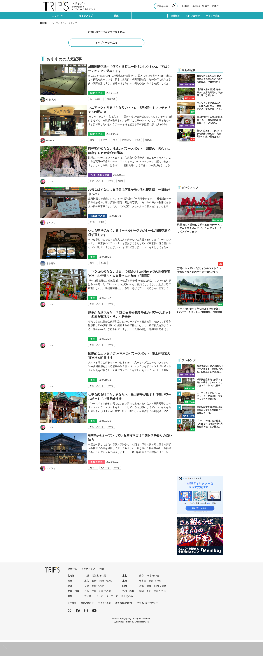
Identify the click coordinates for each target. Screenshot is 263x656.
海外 (70, 596)
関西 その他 (160, 586)
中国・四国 (73, 591)
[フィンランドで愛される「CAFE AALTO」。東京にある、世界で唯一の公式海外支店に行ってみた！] (200, 108)
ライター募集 (213, 15)
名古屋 (142, 580)
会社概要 (175, 15)
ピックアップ (86, 15)
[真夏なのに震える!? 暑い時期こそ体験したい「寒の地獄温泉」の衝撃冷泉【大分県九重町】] (200, 80)
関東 (70, 580)
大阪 (149, 586)
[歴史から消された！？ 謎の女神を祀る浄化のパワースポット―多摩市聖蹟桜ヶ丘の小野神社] (106, 330)
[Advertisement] (200, 46)
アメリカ (88, 596)
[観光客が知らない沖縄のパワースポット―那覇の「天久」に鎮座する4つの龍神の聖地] (106, 166)
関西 (124, 586)
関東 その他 (106, 580)
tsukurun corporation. (140, 622)
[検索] (174, 6)
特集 (116, 15)
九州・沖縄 (128, 591)
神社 (111, 181)
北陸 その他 (98, 586)
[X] (69, 610)
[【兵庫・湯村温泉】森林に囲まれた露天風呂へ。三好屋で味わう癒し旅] (200, 94)
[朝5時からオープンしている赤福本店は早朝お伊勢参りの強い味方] (106, 453)
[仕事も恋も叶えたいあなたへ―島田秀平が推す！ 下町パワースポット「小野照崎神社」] (106, 412)
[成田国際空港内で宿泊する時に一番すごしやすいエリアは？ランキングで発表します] (106, 83)
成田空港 (111, 99)
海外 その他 (127, 596)
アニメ (93, 140)
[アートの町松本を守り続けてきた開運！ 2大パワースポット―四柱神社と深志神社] (200, 295)
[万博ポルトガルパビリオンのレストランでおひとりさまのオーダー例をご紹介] (200, 255)
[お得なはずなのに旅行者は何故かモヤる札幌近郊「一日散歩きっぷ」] (106, 207)
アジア (114, 596)
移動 (93, 222)
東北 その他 (153, 575)
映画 (115, 140)
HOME (43, 23)
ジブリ (105, 140)
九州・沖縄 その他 (156, 591)
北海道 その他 (99, 575)
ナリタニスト (96, 99)
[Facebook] (78, 610)
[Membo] (200, 518)
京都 (141, 586)
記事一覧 (72, 568)
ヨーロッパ (102, 596)
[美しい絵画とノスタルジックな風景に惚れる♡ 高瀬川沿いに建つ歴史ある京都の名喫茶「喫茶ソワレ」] (200, 135)
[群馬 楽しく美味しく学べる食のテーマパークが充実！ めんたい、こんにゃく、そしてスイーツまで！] (200, 212)
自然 (138, 140)
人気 (104, 263)
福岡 (141, 591)
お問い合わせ (193, 15)
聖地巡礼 (127, 140)
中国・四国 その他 (101, 591)
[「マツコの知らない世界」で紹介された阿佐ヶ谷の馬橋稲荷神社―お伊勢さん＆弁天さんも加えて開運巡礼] (106, 289)
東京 (86, 580)
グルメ (93, 263)
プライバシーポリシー (147, 603)
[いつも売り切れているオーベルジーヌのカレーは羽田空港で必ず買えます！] (106, 248)
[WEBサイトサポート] (200, 477)
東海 (124, 580)
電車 (102, 222)
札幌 (86, 575)
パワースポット (97, 181)
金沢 (86, 586)
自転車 (149, 140)
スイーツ (106, 468)
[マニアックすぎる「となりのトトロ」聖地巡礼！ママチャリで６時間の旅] (106, 125)
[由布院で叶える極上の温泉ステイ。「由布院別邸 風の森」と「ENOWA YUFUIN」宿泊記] (200, 121)
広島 (86, 591)
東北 (124, 575)
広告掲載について (123, 603)
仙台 (141, 575)
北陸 (70, 586)
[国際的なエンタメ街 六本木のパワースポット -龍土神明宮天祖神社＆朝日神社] (106, 371)
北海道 (71, 575)
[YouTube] (94, 610)
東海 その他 (155, 580)
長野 (94, 580)
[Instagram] (86, 610)
